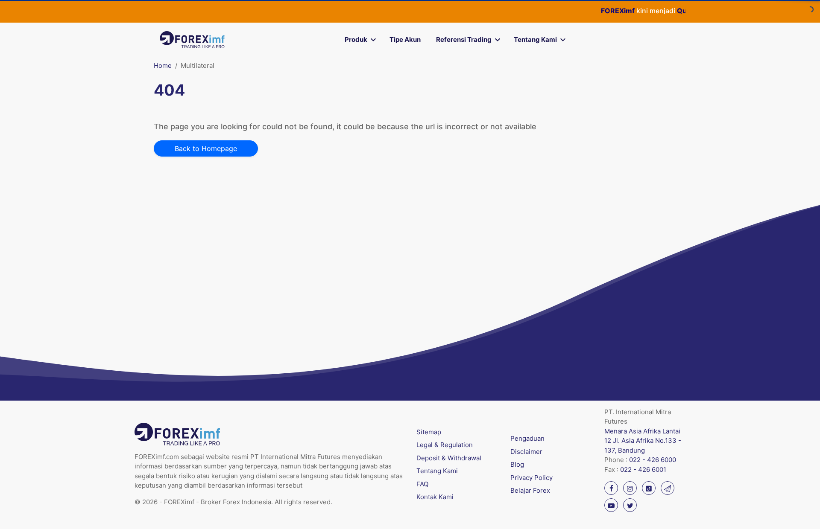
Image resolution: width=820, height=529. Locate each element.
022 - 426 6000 (652, 460)
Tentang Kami (535, 39)
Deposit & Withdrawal (448, 458)
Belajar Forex (530, 490)
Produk (356, 39)
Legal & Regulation (444, 445)
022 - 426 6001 (643, 469)
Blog (517, 464)
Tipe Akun (405, 39)
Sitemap (428, 432)
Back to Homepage (206, 148)
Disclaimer (526, 452)
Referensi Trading (464, 39)
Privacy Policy (531, 478)
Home (163, 65)
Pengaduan (527, 438)
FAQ (422, 484)
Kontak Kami (435, 497)
